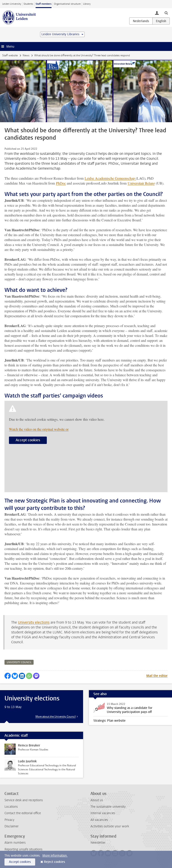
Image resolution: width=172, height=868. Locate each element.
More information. (55, 855)
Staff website (10, 55)
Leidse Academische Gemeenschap (110, 178)
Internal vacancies (102, 813)
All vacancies (99, 820)
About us (96, 800)
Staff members (44, 4)
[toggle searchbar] (166, 12)
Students (28, 4)
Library (86, 4)
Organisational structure (67, 4)
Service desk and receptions (23, 800)
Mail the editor (157, 676)
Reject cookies (54, 862)
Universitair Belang (141, 183)
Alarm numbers (15, 843)
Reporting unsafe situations (23, 849)
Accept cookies (28, 440)
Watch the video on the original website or (39, 429)
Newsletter (97, 843)
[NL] (141, 21)
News (26, 55)
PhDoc (61, 183)
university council (19, 662)
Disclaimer (11, 826)
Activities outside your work (109, 826)
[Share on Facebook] (7, 676)
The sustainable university (108, 807)
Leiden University (11, 4)
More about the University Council (55, 716)
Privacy (9, 820)
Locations (11, 807)
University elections (33, 622)
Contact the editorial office (22, 813)
